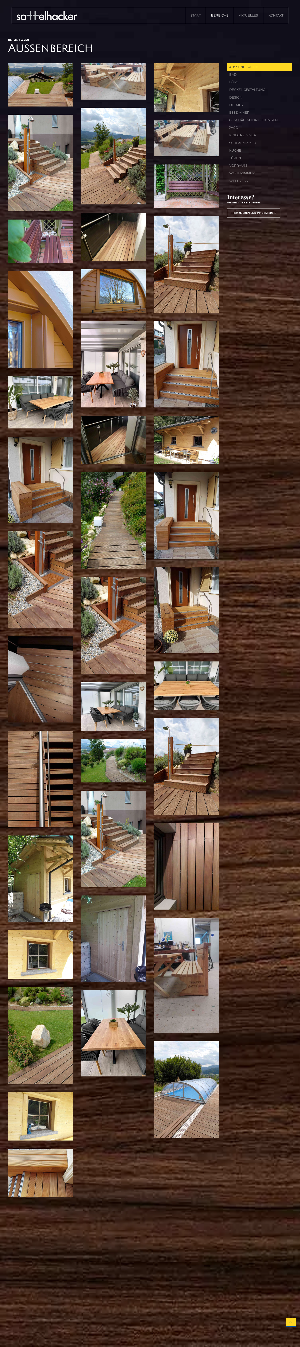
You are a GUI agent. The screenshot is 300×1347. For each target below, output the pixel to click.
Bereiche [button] (220, 15)
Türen (235, 158)
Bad (233, 75)
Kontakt (275, 15)
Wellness (238, 181)
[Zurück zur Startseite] (47, 15)
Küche (235, 150)
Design (235, 97)
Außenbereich (243, 67)
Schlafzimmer (242, 143)
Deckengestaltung (247, 90)
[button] (40, 85)
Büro (234, 82)
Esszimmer (239, 112)
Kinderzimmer (242, 135)
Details (236, 105)
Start (195, 15)
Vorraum (238, 166)
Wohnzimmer (242, 173)
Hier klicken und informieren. (253, 212)
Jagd (233, 128)
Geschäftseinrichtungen (253, 120)
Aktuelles (248, 15)
